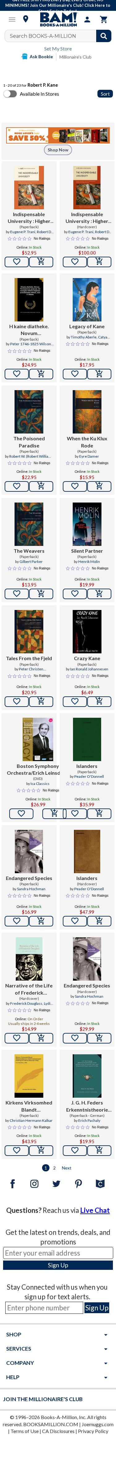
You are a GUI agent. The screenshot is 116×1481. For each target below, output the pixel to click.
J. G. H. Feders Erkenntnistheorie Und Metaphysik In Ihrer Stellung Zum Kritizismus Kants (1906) (87, 1106)
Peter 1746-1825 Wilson (30, 344)
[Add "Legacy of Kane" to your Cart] (99, 374)
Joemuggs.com (98, 1424)
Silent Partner (87, 551)
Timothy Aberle (84, 337)
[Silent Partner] (87, 524)
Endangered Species (29, 878)
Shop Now (58, 149)
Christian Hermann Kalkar (31, 1120)
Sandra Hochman (31, 888)
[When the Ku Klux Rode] (87, 412)
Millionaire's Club (75, 56)
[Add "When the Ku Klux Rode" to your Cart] (99, 486)
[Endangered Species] (29, 851)
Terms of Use (25, 1431)
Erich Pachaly (89, 1120)
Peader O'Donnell (89, 776)
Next (66, 1167)
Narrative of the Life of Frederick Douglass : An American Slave (29, 989)
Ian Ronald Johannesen (89, 669)
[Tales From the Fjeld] (29, 631)
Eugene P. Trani (22, 231)
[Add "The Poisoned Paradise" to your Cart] (41, 486)
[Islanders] (87, 739)
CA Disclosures (58, 1431)
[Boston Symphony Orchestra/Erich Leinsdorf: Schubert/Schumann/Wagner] (38, 739)
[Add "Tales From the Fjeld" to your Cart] (41, 701)
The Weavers (29, 551)
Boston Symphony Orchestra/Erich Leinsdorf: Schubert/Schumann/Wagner (38, 770)
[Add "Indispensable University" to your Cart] (41, 262)
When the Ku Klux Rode (87, 441)
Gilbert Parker (31, 561)
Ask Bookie (41, 56)
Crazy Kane (87, 658)
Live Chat (95, 1210)
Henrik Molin (89, 561)
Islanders (86, 766)
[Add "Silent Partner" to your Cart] (99, 594)
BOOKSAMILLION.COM (50, 1424)
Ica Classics (40, 783)
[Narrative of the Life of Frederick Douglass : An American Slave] (29, 959)
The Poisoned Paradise (29, 441)
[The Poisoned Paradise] (29, 412)
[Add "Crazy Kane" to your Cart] (99, 701)
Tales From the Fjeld (29, 658)
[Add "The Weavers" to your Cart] (41, 594)
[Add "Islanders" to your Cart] (99, 813)
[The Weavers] (29, 524)
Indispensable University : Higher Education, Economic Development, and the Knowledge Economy (29, 218)
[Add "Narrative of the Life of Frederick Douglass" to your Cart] (41, 1038)
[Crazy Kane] (87, 631)
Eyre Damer (89, 456)
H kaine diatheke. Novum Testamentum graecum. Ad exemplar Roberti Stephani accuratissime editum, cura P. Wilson (29, 330)
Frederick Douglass (26, 1003)
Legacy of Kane (87, 326)
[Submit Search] (103, 36)
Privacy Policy (93, 1431)
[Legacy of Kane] (87, 300)
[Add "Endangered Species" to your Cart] (41, 921)
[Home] (58, 19)
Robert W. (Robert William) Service (31, 459)
